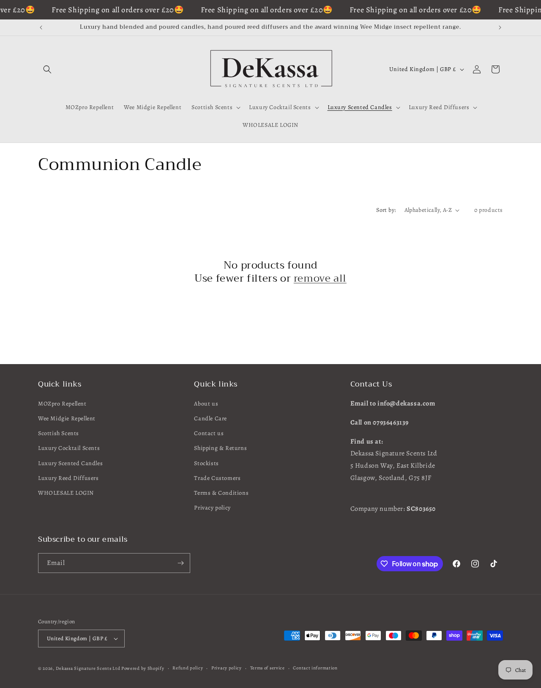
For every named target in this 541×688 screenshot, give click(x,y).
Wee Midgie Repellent (67, 418)
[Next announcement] (500, 27)
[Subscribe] (180, 563)
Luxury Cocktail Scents (69, 448)
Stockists (206, 463)
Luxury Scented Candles (70, 463)
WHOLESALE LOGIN (66, 493)
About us (206, 404)
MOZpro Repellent (62, 404)
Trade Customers (217, 478)
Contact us (209, 433)
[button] (47, 69)
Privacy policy (212, 508)
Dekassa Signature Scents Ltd (88, 668)
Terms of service (267, 668)
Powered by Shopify (142, 668)
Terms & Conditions (221, 493)
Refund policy (187, 668)
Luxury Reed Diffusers (68, 478)
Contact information (315, 668)
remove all (320, 278)
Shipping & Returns (220, 448)
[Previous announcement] (41, 27)
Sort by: (386, 210)
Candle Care (210, 418)
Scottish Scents (58, 433)
